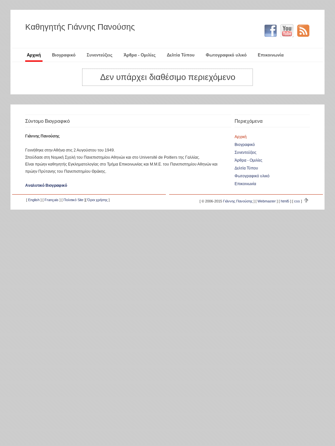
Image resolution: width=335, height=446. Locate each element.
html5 (285, 201)
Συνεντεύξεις (100, 55)
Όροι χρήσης (97, 200)
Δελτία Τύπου (181, 55)
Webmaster (266, 201)
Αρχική (34, 55)
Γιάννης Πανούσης (238, 201)
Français (51, 200)
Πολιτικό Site (73, 200)
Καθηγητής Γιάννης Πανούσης (80, 26)
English (34, 200)
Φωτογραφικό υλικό (226, 55)
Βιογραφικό (64, 55)
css (297, 201)
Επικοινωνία (271, 55)
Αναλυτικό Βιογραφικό (46, 185)
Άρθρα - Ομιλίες (140, 55)
